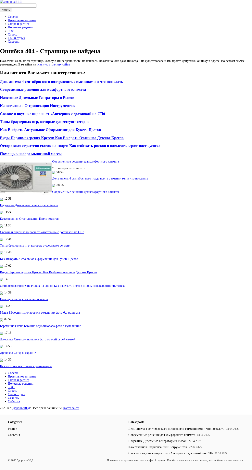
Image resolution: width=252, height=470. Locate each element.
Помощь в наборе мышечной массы (31, 154)
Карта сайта (71, 408)
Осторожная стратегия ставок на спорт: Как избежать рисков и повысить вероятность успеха (80, 146)
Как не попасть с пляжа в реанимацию (26, 366)
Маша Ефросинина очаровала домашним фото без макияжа (40, 312)
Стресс (12, 34)
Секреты (13, 41)
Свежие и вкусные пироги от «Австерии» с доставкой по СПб (52, 114)
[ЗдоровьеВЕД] (11, 1)
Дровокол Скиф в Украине (18, 352)
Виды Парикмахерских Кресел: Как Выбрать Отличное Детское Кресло (62, 138)
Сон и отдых (16, 38)
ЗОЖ (11, 31)
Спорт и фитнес (18, 23)
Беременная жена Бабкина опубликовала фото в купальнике (40, 326)
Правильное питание (22, 20)
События (14, 401)
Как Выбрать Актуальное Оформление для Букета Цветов (50, 130)
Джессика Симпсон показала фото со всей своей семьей (37, 339)
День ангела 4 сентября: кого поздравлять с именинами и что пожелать (61, 81)
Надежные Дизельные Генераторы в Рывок (37, 97)
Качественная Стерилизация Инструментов (37, 106)
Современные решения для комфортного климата (43, 89)
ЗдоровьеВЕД (21, 408)
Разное (12, 428)
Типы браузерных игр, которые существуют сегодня (45, 122)
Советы (13, 16)
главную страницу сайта (53, 64)
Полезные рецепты (20, 27)
